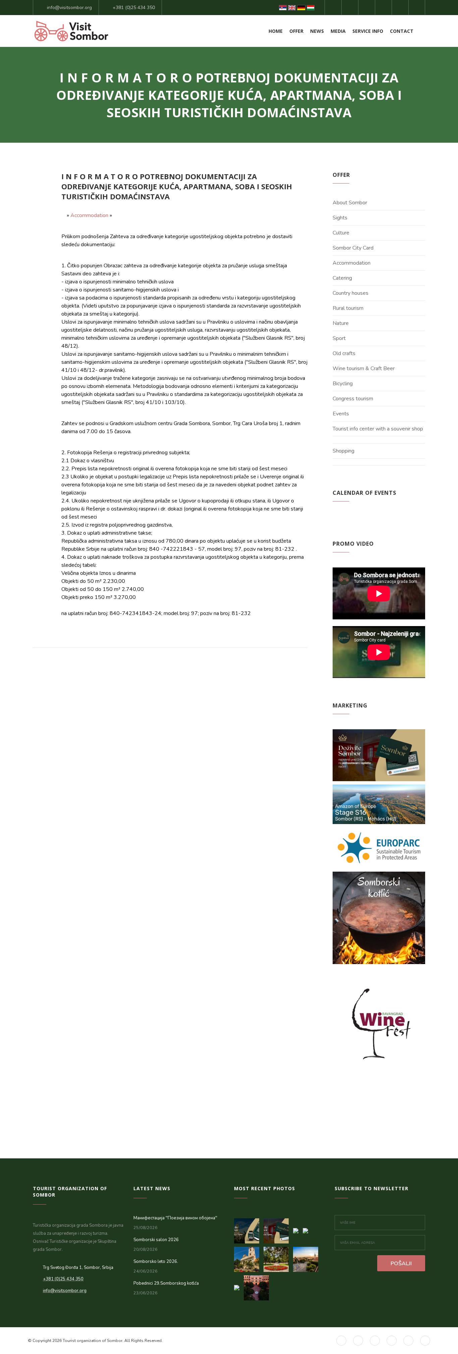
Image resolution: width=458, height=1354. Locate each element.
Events (341, 413)
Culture (341, 232)
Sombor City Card (353, 248)
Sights (340, 217)
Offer (296, 31)
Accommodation (89, 215)
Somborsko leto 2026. (155, 1262)
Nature (341, 323)
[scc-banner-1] (298, 1229)
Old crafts (344, 353)
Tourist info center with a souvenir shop (378, 428)
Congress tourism (353, 398)
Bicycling (343, 383)
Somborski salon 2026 (156, 1240)
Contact (401, 31)
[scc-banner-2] (278, 1229)
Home (276, 31)
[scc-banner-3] (249, 1229)
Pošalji (401, 1263)
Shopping (343, 451)
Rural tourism (348, 308)
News (317, 31)
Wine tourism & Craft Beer (364, 368)
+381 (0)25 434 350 (134, 7)
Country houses (350, 293)
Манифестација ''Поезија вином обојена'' (175, 1218)
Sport (339, 338)
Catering (342, 278)
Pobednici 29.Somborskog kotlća (166, 1283)
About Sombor (350, 202)
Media (338, 31)
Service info (367, 31)
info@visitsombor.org (69, 7)
